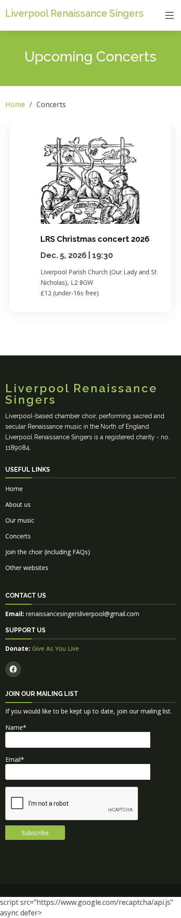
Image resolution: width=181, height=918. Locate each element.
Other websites (26, 567)
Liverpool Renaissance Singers (74, 13)
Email (14, 759)
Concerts (18, 536)
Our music (19, 520)
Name (15, 727)
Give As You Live (54, 648)
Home (15, 104)
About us (18, 504)
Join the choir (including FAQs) (47, 552)
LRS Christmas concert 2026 (94, 239)
